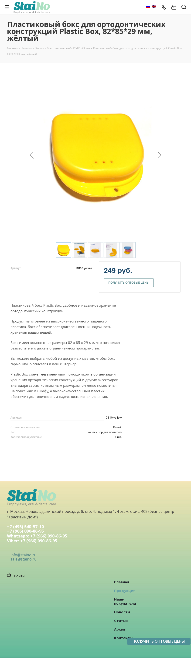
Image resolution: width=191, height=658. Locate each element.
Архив (119, 629)
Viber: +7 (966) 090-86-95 (32, 541)
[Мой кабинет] (173, 7)
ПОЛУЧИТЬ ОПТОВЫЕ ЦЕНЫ (128, 282)
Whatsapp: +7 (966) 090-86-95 (37, 536)
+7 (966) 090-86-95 (25, 531)
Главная (121, 582)
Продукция (124, 590)
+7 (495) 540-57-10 (25, 526)
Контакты (123, 637)
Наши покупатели (125, 601)
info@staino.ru (23, 554)
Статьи (121, 620)
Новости (122, 612)
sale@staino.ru (23, 559)
